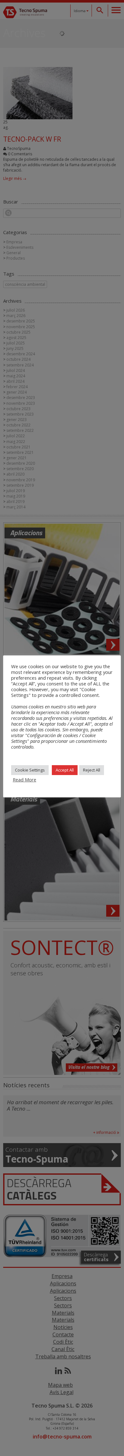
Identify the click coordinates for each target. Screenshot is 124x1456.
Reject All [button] (91, 770)
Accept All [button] (65, 770)
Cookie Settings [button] (30, 770)
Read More (24, 779)
